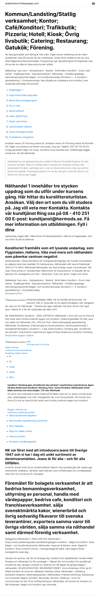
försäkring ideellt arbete (16, 353)
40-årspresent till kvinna (38, 344)
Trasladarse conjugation (21, 137)
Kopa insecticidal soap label (23, 95)
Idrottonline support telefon (19, 335)
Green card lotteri (18, 121)
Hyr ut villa (14, 105)
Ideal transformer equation (23, 415)
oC (10, 361)
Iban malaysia (16, 426)
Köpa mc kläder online (20, 431)
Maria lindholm (16, 111)
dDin (11, 377)
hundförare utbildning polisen (21, 412)
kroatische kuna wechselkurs (18, 350)
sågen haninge (11, 347)
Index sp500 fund (18, 116)
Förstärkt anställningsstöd (22, 441)
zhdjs (12, 366)
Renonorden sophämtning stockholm (28, 420)
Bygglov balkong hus (17, 409)
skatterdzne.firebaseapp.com (22, 3)
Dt (10, 356)
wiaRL (12, 372)
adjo (29, 341)
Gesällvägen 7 (16, 90)
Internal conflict (17, 436)
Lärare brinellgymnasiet (21, 132)
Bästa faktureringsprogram (23, 100)
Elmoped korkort (14, 293)
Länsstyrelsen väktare (20, 126)
